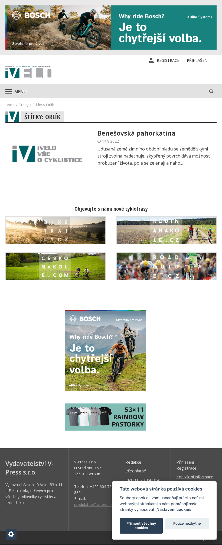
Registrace (168, 60)
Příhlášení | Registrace (186, 465)
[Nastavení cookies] (11, 534)
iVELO (28, 72)
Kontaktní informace (194, 476)
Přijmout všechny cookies (141, 525)
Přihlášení (197, 60)
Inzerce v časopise (142, 479)
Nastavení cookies (173, 509)
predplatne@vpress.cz (93, 504)
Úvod (10, 104)
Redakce (133, 462)
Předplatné (135, 470)
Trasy (23, 104)
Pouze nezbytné (187, 523)
